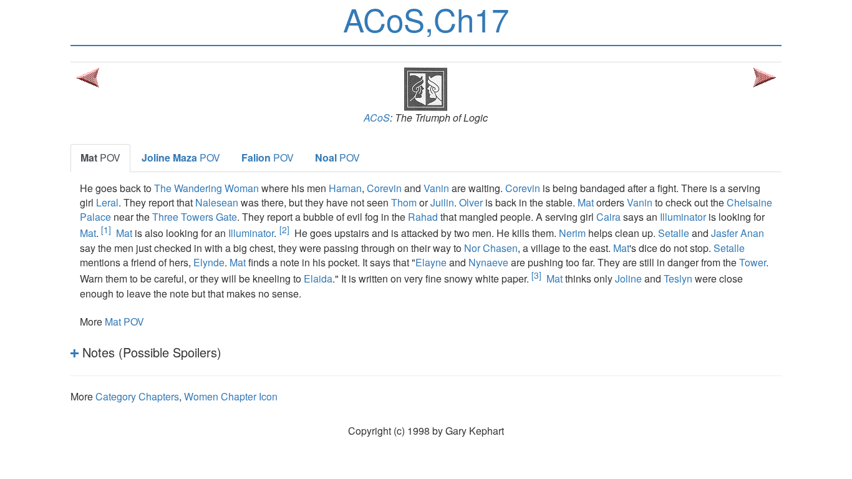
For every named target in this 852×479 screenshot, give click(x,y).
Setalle (673, 233)
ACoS (377, 117)
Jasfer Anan (737, 233)
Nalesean (216, 202)
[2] (284, 229)
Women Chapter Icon (231, 396)
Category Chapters (137, 396)
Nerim (572, 233)
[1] (106, 229)
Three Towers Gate (194, 217)
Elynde (209, 262)
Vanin (436, 188)
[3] (536, 275)
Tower (752, 262)
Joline (628, 279)
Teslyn (678, 279)
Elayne (431, 262)
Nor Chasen (491, 248)
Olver (471, 202)
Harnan (345, 188)
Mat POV (124, 321)
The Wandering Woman (206, 188)
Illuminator (683, 217)
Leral (107, 202)
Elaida (318, 279)
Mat (586, 202)
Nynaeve (488, 262)
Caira (608, 217)
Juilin (442, 202)
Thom (404, 202)
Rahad (423, 217)
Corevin (384, 188)
